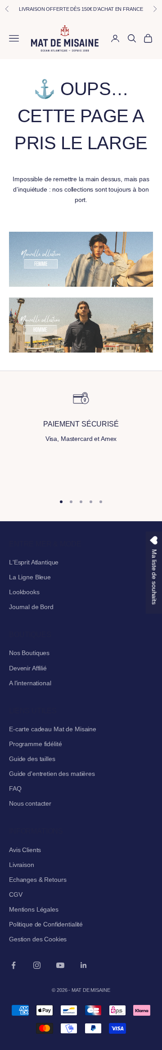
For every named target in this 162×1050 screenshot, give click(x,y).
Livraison (21, 864)
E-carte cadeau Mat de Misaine (52, 729)
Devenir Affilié (28, 668)
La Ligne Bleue (30, 577)
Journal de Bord (31, 606)
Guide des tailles (32, 758)
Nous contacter (30, 803)
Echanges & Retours (37, 879)
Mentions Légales (33, 909)
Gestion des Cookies (38, 939)
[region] (81, 437)
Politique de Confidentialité (46, 924)
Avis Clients (25, 849)
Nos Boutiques (29, 652)
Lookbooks (24, 592)
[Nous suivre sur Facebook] (13, 965)
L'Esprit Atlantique (33, 562)
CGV (15, 894)
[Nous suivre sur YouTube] (60, 965)
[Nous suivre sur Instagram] (36, 965)
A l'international (30, 683)
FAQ (15, 788)
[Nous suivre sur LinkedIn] (83, 965)
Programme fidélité (35, 743)
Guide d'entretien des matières (52, 773)
